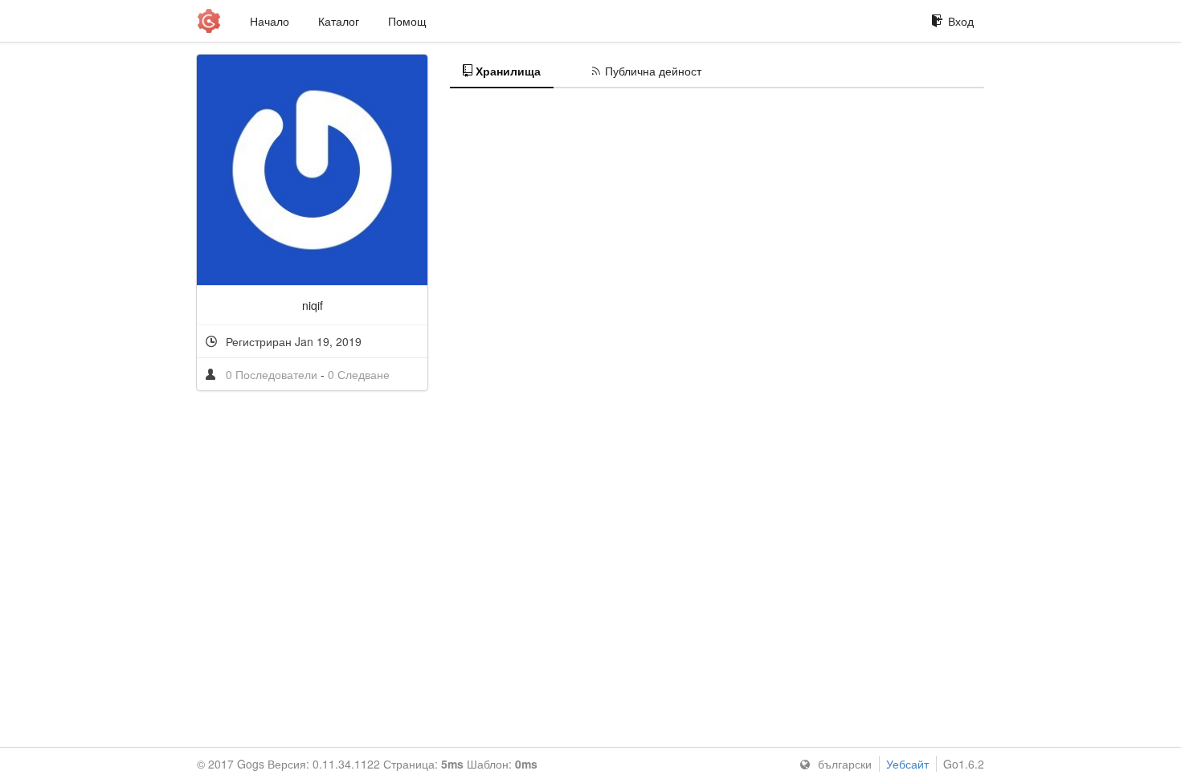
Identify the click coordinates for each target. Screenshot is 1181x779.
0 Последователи (273, 374)
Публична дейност (653, 71)
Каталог (338, 21)
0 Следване (359, 374)
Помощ (407, 21)
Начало (269, 21)
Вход (961, 21)
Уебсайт (907, 764)
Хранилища (508, 71)
